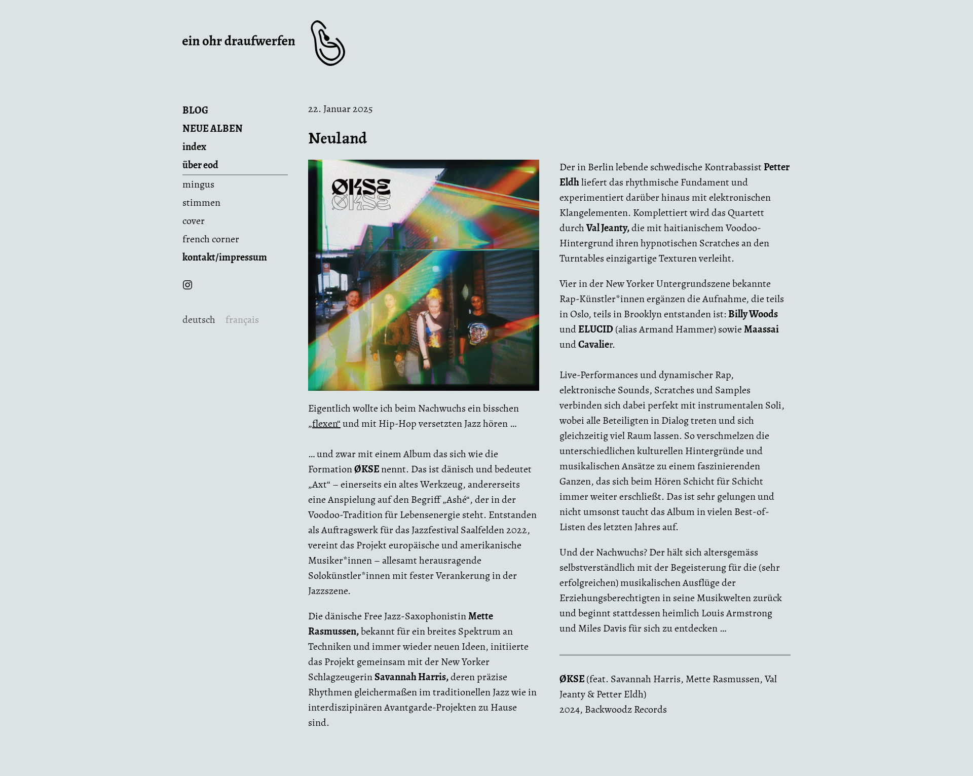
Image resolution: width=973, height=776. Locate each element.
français (242, 319)
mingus (198, 184)
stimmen (201, 202)
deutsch (198, 319)
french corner (210, 239)
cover (193, 221)
